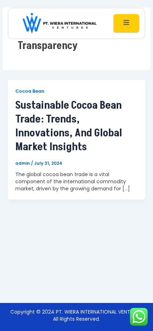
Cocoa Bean (29, 91)
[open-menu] (126, 23)
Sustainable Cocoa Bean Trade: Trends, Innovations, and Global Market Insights (68, 126)
